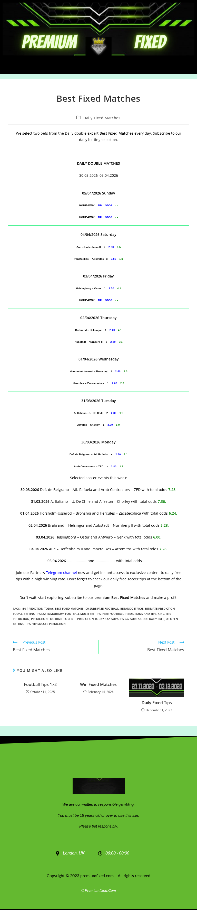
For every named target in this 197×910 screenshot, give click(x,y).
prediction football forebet (53, 619)
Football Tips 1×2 (40, 684)
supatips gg (120, 619)
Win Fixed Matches (98, 684)
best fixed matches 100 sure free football (87, 608)
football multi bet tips (83, 614)
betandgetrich (131, 608)
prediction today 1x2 (93, 619)
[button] (98, 65)
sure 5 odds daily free (147, 619)
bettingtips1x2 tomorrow (44, 614)
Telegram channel (61, 572)
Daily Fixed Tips (157, 702)
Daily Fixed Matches (101, 117)
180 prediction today (37, 608)
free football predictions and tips (129, 614)
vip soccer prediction (49, 624)
